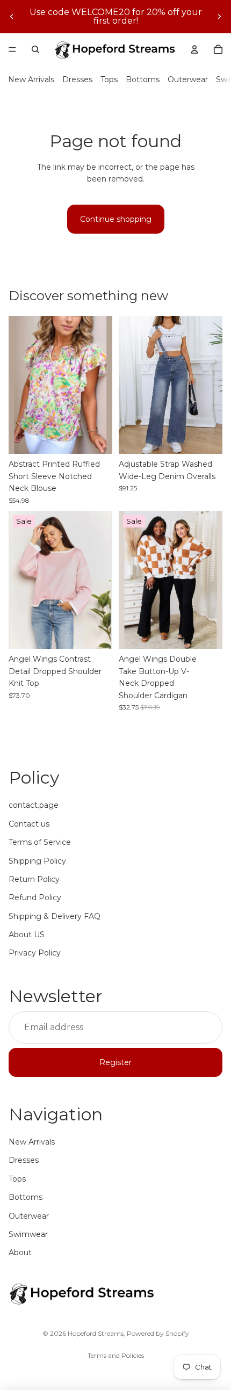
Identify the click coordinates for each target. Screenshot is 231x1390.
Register (115, 1062)
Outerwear (188, 79)
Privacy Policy (35, 953)
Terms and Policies (116, 1355)
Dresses (77, 79)
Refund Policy (35, 897)
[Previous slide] (12, 16)
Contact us (29, 824)
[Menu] (12, 49)
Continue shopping (115, 219)
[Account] (194, 49)
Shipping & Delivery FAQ (54, 916)
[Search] (35, 49)
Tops (109, 79)
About (20, 1252)
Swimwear (28, 1234)
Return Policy (34, 879)
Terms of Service (40, 842)
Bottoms (143, 79)
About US (27, 934)
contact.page (34, 805)
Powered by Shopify (158, 1333)
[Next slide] (219, 16)
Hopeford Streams (96, 1333)
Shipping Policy (37, 861)
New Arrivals (31, 79)
